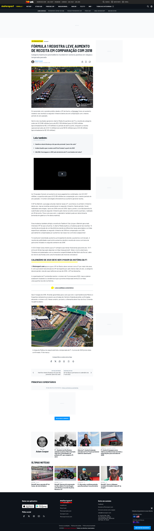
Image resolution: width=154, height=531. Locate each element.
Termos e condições (64, 525)
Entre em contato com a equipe (106, 510)
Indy (90, 6)
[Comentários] (90, 62)
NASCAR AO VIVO (112, 11)
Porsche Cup (50, 6)
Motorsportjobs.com (65, 511)
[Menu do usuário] (151, 6)
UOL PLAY (71, 2)
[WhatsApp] (59, 361)
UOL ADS (77, 2)
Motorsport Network (70, 528)
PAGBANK (57, 2)
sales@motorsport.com (104, 512)
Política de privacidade (89, 525)
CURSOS (64, 2)
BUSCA (108, 2)
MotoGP (28, 6)
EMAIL (126, 2)
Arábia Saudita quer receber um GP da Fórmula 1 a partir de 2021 (55, 148)
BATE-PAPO (117, 2)
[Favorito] (86, 62)
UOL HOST (50, 2)
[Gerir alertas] (73, 361)
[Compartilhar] (82, 62)
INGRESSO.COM (41, 2)
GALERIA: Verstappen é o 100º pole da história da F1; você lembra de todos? (58, 152)
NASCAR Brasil (63, 6)
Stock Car (38, 6)
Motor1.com (63, 508)
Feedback (100, 504)
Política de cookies (76, 525)
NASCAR (73, 6)
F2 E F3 (82, 6)
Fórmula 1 (19, 6)
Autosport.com (64, 514)
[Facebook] (51, 361)
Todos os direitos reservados (85, 528)
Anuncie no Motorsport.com (105, 507)
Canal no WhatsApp (99, 11)
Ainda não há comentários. (62, 388)
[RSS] (44, 516)
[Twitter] (55, 361)
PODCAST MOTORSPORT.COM (74, 11)
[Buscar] (148, 6)
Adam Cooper (39, 61)
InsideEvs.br (63, 505)
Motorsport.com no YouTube (56, 11)
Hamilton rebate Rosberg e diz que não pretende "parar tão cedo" (55, 144)
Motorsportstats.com (66, 516)
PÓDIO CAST (88, 11)
